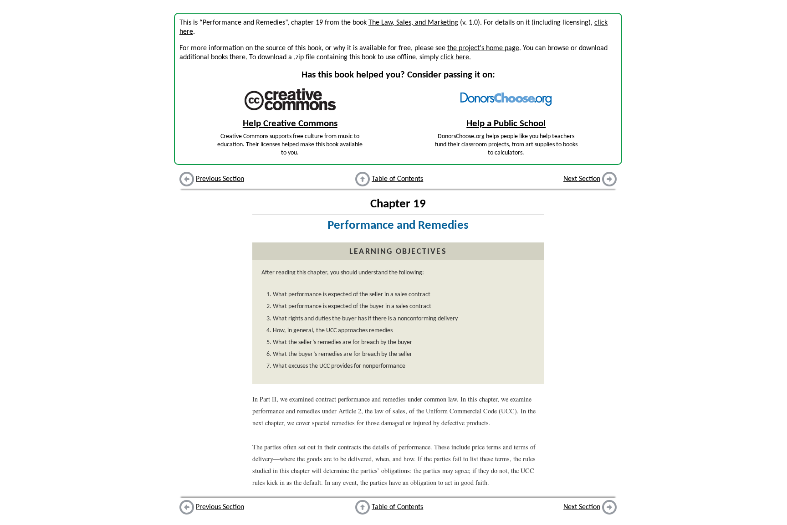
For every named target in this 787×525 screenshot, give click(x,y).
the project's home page (483, 48)
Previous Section (220, 179)
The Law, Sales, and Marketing (413, 22)
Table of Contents (397, 179)
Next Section (581, 179)
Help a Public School (506, 124)
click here (454, 57)
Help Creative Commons (290, 124)
